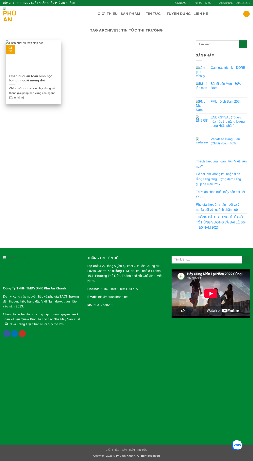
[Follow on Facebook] (6, 333)
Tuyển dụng (179, 14)
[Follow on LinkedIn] (14, 333)
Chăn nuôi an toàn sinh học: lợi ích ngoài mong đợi (31, 78)
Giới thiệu (108, 14)
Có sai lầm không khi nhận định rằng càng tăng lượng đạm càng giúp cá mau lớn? (218, 179)
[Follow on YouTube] (22, 333)
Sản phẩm (130, 14)
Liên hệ (201, 14)
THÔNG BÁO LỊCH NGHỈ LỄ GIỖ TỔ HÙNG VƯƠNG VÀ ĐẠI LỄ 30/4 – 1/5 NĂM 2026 (221, 222)
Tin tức (153, 14)
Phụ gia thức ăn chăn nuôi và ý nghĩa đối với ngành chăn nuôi (217, 207)
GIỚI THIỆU (113, 450)
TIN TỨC (142, 450)
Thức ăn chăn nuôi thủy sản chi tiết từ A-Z (220, 194)
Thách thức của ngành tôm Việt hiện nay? (221, 164)
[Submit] (243, 44)
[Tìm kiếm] (246, 14)
